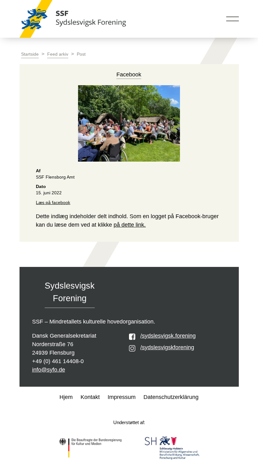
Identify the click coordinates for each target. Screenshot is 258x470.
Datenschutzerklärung (171, 397)
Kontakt (90, 397)
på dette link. (130, 225)
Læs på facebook (53, 202)
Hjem (66, 397)
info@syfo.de (48, 370)
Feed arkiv (57, 54)
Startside (30, 54)
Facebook (128, 74)
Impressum (122, 397)
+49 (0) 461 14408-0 (58, 361)
